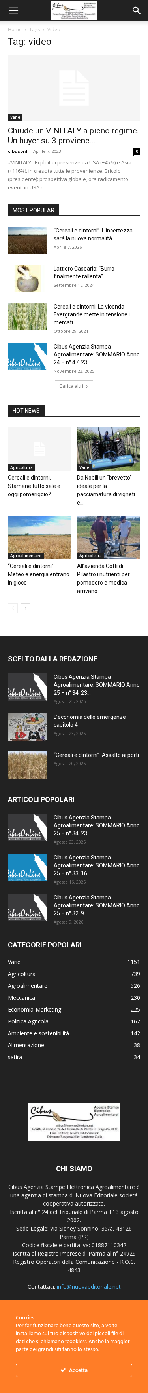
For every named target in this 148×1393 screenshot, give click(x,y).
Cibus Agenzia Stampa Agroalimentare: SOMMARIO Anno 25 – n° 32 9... (97, 905)
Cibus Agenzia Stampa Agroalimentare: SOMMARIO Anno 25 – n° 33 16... (97, 865)
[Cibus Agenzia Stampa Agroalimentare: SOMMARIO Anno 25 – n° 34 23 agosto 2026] (27, 687)
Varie (15, 117)
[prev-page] (13, 608)
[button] (13, 10)
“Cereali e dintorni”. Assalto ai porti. (97, 755)
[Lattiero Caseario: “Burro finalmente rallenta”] (27, 278)
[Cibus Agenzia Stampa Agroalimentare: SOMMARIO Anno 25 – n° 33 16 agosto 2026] (27, 867)
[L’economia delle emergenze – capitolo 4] (27, 727)
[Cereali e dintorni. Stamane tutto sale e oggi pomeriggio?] (39, 449)
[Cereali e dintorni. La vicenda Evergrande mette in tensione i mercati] (27, 316)
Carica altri (71, 386)
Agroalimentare (25, 555)
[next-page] (25, 608)
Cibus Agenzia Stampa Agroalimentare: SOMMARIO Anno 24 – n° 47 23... (97, 354)
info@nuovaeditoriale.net (89, 1286)
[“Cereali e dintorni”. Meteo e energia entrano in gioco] (39, 537)
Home (15, 29)
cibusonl (18, 151)
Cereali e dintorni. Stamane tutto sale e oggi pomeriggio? (34, 485)
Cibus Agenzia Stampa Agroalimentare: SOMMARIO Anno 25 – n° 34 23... (97, 685)
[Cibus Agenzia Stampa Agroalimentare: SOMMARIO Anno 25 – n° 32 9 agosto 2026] (27, 907)
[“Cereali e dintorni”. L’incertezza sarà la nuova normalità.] (27, 240)
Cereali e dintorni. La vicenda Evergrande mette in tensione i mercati (92, 314)
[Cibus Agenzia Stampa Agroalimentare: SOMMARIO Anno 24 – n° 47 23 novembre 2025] (27, 356)
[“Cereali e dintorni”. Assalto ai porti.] (27, 765)
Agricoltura (21, 467)
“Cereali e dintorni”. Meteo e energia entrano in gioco (38, 574)
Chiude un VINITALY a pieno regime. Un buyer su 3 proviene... (73, 135)
